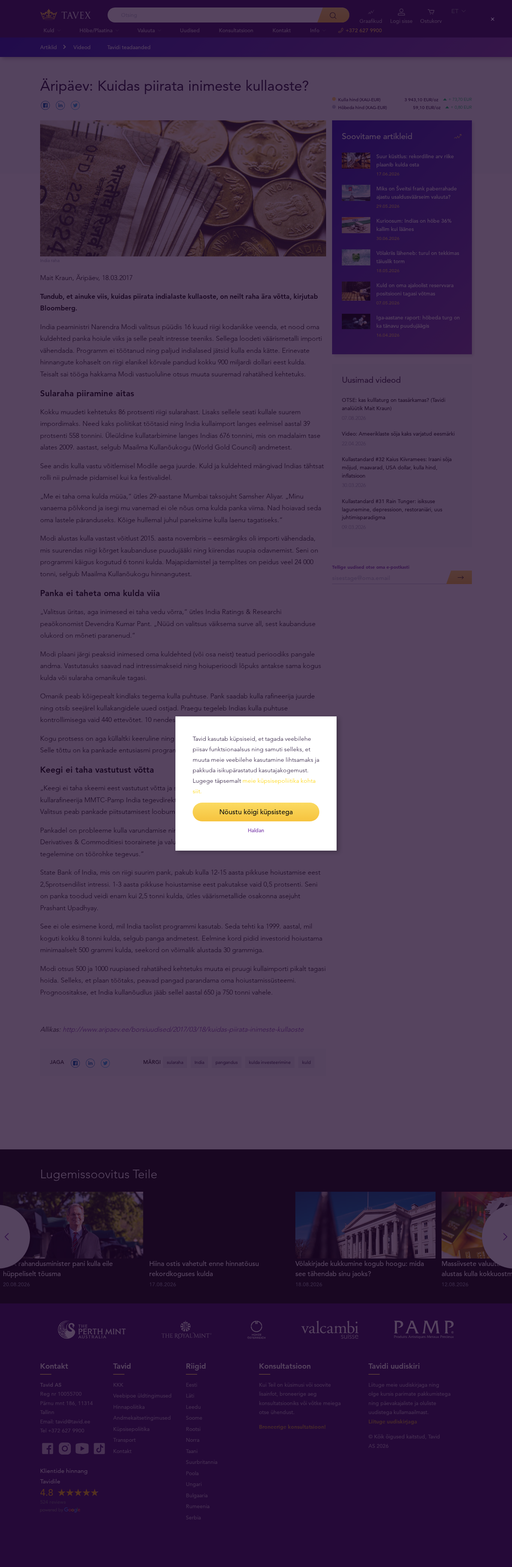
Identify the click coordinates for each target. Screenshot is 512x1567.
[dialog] (256, 783)
